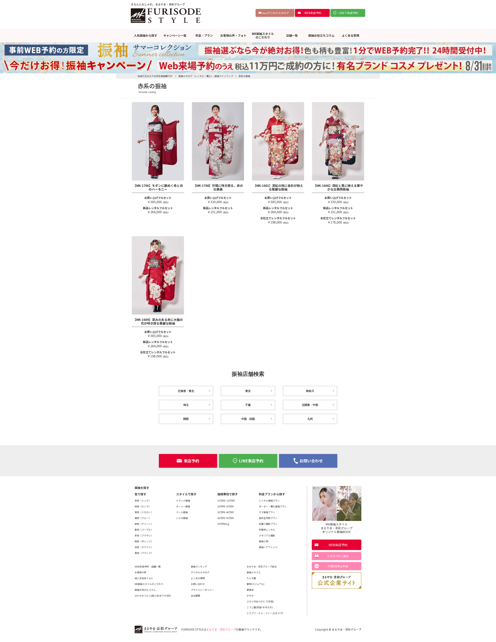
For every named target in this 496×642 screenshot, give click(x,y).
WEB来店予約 (312, 13)
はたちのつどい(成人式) (153, 595)
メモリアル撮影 (267, 535)
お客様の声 (140, 572)
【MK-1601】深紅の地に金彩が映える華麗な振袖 (278, 187)
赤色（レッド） (143, 500)
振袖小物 (263, 541)
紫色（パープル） (144, 529)
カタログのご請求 (338, 556)
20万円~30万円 (225, 506)
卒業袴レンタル (267, 529)
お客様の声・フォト (233, 35)
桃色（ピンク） (143, 506)
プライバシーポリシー (202, 589)
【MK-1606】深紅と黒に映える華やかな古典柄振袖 (338, 187)
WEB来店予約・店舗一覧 (148, 566)
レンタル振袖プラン (269, 500)
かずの (250, 595)
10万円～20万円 (225, 500)
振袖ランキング (199, 566)
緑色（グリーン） (144, 523)
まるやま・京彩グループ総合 (262, 566)
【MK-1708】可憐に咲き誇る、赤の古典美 (218, 187)
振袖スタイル (254, 572)
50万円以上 (223, 523)
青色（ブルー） (143, 518)
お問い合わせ (311, 461)
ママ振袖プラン (267, 512)
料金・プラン (204, 35)
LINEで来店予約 (348, 13)
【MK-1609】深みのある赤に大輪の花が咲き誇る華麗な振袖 (158, 321)
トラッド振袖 (183, 500)
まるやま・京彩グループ (221, 629)
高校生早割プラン (268, 518)
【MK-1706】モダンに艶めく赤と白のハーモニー (158, 187)
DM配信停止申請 (338, 566)
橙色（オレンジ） (144, 541)
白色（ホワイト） (144, 547)
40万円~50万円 (225, 518)
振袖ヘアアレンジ (268, 547)
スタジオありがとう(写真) (260, 601)
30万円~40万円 (225, 512)
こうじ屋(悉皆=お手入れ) (260, 607)
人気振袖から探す (145, 35)
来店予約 (191, 461)
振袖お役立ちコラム (321, 35)
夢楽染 (250, 589)
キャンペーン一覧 (174, 35)
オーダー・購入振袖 (273, 506)
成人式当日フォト (144, 578)
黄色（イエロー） (144, 512)
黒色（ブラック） (144, 552)
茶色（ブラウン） (144, 535)
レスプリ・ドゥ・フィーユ (265, 613)
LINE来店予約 (251, 461)
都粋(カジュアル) (255, 584)
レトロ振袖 (182, 518)
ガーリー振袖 (183, 506)
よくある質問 (350, 35)
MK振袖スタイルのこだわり (263, 35)
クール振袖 (182, 512)
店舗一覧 (292, 35)
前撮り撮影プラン (268, 523)
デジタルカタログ (275, 13)
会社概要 (195, 595)
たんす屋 (251, 578)
